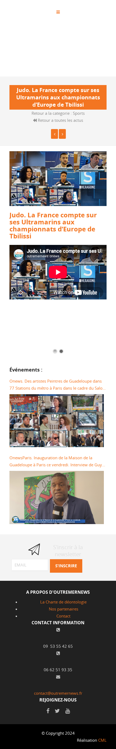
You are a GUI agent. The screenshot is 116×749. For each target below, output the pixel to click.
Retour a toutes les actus (60, 120)
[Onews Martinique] (54, 134)
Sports (79, 113)
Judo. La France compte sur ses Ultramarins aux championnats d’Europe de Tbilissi (53, 225)
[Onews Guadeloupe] (62, 134)
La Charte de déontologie (63, 602)
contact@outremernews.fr (58, 693)
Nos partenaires (63, 609)
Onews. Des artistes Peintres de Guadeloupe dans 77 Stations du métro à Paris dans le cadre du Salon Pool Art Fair (57, 385)
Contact (63, 616)
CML (102, 740)
